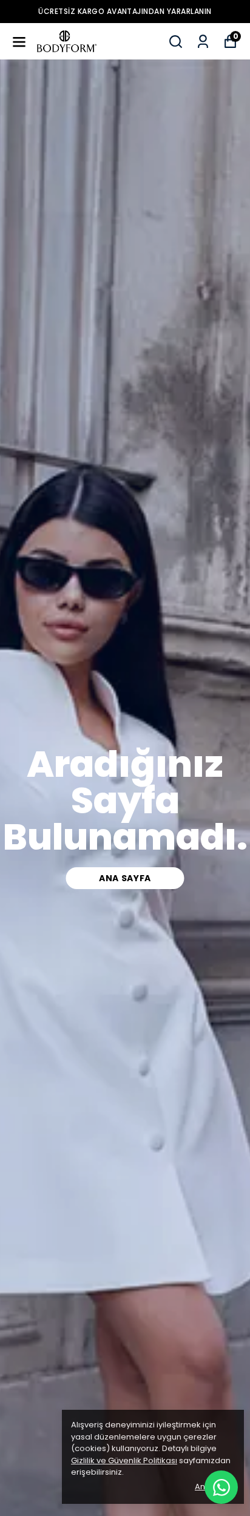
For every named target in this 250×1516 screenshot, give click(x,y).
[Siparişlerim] (203, 41)
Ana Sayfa (125, 878)
